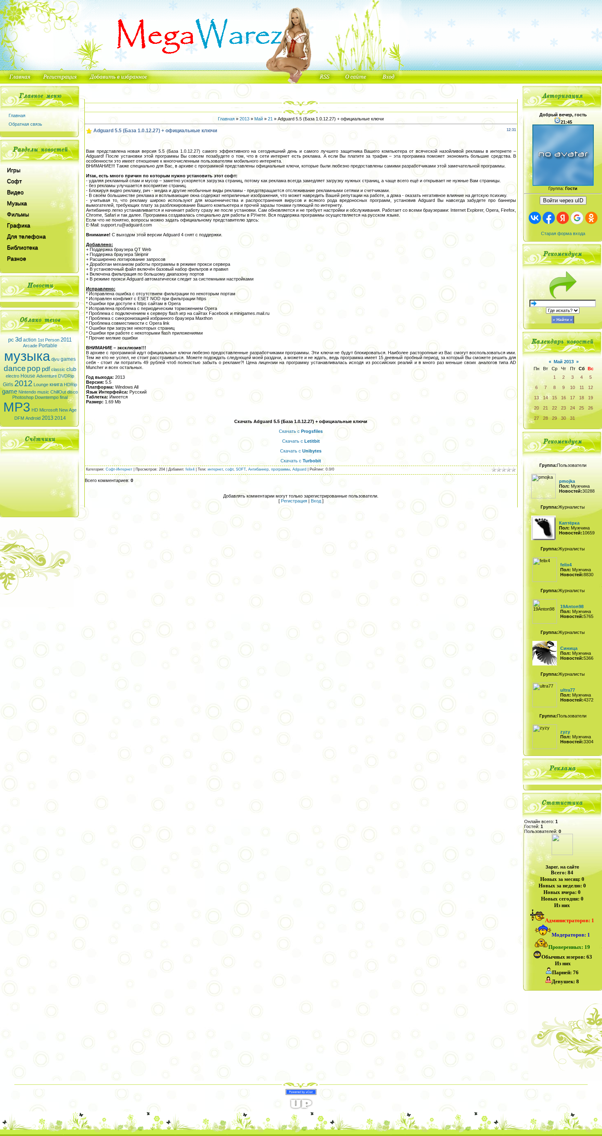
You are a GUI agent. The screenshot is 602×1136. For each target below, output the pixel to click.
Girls (8, 384)
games (68, 359)
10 (572, 387)
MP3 (16, 407)
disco (72, 391)
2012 (23, 383)
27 (536, 418)
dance (15, 368)
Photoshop (23, 397)
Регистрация (294, 500)
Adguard (299, 469)
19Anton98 (572, 606)
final (64, 397)
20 (536, 407)
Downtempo (47, 397)
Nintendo (27, 391)
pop (34, 368)
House (27, 376)
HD (35, 409)
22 (554, 407)
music (43, 391)
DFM (19, 418)
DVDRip (66, 375)
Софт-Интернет (119, 469)
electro (12, 375)
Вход (316, 500)
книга (56, 384)
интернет (215, 469)
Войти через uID (563, 200)
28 (545, 418)
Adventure (46, 375)
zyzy (565, 731)
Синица (568, 648)
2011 (66, 340)
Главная (17, 115)
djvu (55, 359)
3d (18, 339)
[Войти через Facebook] (549, 218)
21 (270, 118)
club (71, 369)
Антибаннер (258, 469)
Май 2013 (564, 361)
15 (554, 397)
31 (572, 418)
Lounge (41, 384)
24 (572, 407)
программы (280, 469)
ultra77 (567, 690)
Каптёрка (569, 522)
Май (258, 118)
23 (563, 407)
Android (33, 418)
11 (581, 387)
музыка (27, 356)
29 (554, 418)
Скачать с (301, 431)
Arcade (30, 345)
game (9, 391)
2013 (47, 418)
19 (590, 397)
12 (590, 387)
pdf (46, 369)
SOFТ (241, 469)
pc (11, 340)
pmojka (567, 481)
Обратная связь (25, 124)
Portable (47, 345)
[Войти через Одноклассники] (591, 218)
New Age (68, 409)
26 (590, 407)
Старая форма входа (563, 233)
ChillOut (58, 391)
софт (229, 469)
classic (58, 369)
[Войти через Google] (577, 217)
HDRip (70, 384)
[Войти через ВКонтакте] (535, 218)
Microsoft (48, 409)
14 (545, 397)
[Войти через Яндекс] (563, 218)
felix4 (190, 469)
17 (572, 397)
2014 (60, 418)
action (29, 340)
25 (581, 407)
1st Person (48, 339)
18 (581, 397)
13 (536, 397)
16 (563, 397)
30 (563, 418)
